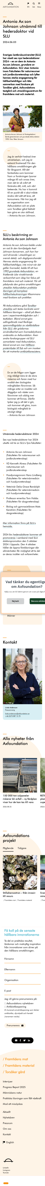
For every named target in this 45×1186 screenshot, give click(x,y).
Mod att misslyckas (13, 1104)
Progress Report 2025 (14, 1087)
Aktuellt (6, 1112)
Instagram (6, 1170)
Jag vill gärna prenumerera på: (20, 999)
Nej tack (15, 601)
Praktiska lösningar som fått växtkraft (22, 1098)
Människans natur (12, 1093)
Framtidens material (25, 900)
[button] (5, 1183)
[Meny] (39, 3)
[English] (28, 3)
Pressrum (7, 1123)
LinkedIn (6, 1168)
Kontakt (7, 1134)
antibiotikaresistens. (30, 351)
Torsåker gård (15, 1072)
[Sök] (33, 3)
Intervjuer (7, 1081)
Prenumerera (13, 1025)
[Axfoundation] (11, 5)
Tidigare (22, 848)
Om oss (7, 1129)
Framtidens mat (10, 900)
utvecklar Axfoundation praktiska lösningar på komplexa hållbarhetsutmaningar (20, 291)
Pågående (8, 848)
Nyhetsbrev (9, 1118)
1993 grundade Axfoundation (18, 271)
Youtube (6, 1173)
